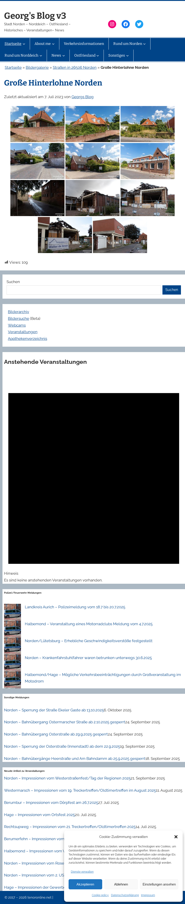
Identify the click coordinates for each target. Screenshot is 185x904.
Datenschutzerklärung (125, 895)
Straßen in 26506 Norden (75, 67)
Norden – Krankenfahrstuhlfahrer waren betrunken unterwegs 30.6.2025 (88, 657)
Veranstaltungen (22, 332)
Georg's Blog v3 (35, 16)
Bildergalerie (37, 67)
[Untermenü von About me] (53, 43)
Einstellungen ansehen (159, 884)
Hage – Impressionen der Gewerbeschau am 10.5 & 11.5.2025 (56, 887)
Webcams (17, 325)
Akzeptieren (85, 884)
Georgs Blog (83, 97)
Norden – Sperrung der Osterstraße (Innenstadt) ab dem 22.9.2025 (62, 746)
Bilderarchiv (18, 311)
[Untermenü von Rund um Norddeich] (40, 55)
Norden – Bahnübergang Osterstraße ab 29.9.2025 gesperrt (56, 734)
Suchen (13, 281)
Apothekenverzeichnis (27, 338)
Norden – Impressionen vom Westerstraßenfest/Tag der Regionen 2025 (67, 778)
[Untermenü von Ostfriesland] (97, 55)
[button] (176, 837)
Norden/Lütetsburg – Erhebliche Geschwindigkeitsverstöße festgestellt (89, 641)
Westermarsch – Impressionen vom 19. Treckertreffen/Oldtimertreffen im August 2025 (80, 790)
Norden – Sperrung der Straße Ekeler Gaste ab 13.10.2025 (54, 710)
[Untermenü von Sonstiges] (127, 55)
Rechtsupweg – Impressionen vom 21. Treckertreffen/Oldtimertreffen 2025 (70, 826)
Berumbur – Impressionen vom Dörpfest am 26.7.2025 (51, 802)
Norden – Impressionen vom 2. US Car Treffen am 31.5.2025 (55, 875)
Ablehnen (121, 884)
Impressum (148, 895)
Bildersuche (18, 318)
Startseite (13, 67)
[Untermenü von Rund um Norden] (144, 43)
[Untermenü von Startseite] (24, 43)
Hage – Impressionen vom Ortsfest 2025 (39, 814)
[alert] (93, 478)
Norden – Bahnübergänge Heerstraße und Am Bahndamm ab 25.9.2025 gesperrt (74, 758)
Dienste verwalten (82, 871)
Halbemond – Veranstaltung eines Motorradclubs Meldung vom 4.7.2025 (89, 624)
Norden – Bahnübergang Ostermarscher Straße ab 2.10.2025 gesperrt (64, 722)
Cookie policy (100, 895)
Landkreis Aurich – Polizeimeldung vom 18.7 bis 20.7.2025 (75, 607)
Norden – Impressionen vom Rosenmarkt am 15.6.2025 (52, 863)
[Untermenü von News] (63, 55)
